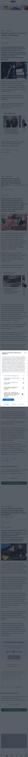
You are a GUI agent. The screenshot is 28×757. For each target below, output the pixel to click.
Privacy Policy (21, 404)
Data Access (14, 404)
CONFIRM (8, 399)
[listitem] (14, 375)
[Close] (25, 353)
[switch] (23, 378)
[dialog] (14, 378)
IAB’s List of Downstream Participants (15, 371)
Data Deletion (6, 404)
